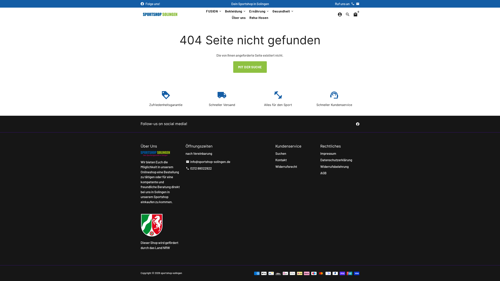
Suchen (280, 153)
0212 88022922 (199, 168)
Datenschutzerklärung (336, 160)
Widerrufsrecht (286, 166)
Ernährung (259, 11)
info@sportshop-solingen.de (208, 162)
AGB (323, 173)
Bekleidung (235, 11)
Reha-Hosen (258, 18)
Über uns (239, 18)
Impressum (328, 153)
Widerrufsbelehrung (334, 166)
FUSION (214, 11)
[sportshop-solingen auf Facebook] (142, 4)
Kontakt (281, 160)
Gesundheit (283, 11)
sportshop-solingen (171, 273)
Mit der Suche (250, 67)
